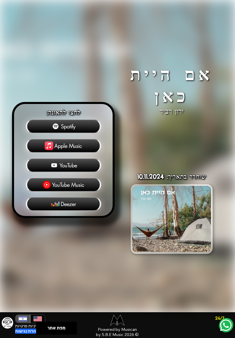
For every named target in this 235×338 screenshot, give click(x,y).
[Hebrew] (22, 319)
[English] (37, 319)
